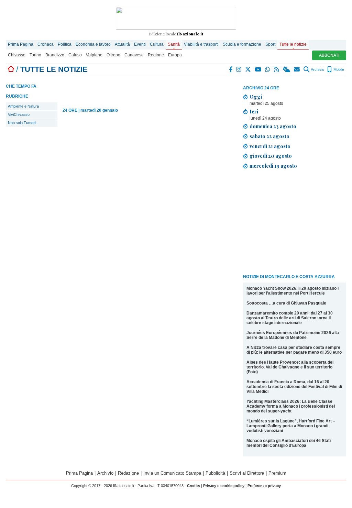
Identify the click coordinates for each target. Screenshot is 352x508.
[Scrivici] (297, 69)
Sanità (174, 44)
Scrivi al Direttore (247, 473)
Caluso (75, 55)
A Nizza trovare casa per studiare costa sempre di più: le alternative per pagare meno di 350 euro (294, 350)
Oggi (256, 96)
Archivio (317, 69)
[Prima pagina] (11, 69)
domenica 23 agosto (273, 126)
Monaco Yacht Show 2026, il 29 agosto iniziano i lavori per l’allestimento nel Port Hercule (292, 291)
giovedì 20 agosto (271, 155)
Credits (193, 486)
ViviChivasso (19, 114)
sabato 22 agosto (269, 136)
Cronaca (45, 44)
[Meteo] (287, 69)
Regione (156, 55)
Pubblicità (215, 473)
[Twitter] (248, 69)
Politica (65, 44)
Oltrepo (113, 55)
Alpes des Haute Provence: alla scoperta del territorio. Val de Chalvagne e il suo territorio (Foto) (289, 367)
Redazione (128, 473)
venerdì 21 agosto (270, 146)
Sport (270, 44)
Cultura (157, 44)
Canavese (134, 55)
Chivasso (16, 55)
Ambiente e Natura (23, 106)
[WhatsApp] (268, 69)
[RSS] (277, 69)
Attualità (122, 44)
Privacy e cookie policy (223, 486)
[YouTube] (258, 69)
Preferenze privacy (264, 486)
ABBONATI (329, 55)
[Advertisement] (294, 223)
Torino (35, 55)
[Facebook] (231, 69)
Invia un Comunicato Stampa (172, 473)
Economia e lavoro (93, 44)
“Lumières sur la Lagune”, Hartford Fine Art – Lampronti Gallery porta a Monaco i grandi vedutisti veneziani (290, 426)
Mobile (338, 69)
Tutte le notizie (293, 44)
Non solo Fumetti (22, 123)
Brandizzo (54, 55)
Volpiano (94, 55)
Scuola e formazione (242, 44)
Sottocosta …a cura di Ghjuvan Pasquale (286, 303)
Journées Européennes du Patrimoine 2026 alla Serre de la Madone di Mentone (292, 335)
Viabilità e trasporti (201, 44)
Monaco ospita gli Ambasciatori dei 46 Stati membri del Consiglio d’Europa (288, 443)
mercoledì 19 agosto (273, 165)
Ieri (254, 111)
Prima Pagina (20, 44)
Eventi (140, 44)
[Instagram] (239, 69)
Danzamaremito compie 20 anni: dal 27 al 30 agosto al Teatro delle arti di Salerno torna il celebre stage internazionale (289, 318)
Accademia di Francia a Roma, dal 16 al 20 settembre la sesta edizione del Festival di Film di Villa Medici (294, 386)
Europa (175, 55)
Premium (277, 473)
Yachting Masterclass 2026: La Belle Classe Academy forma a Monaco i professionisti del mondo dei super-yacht (290, 406)
